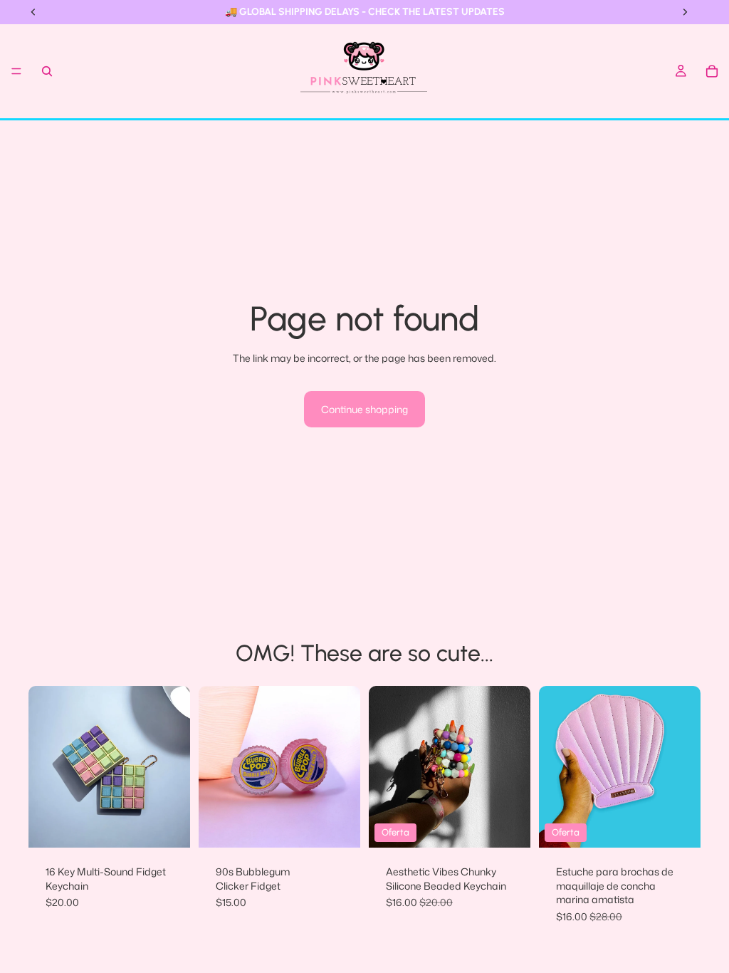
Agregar (690, 826)
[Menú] (16, 71)
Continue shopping (364, 409)
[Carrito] (712, 71)
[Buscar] (47, 71)
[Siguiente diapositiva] (174, 767)
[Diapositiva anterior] (44, 767)
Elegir (180, 826)
